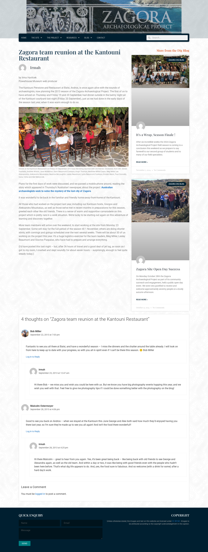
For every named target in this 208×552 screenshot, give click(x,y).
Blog (86, 37)
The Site (35, 37)
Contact (101, 37)
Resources (72, 37)
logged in (40, 493)
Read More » (142, 162)
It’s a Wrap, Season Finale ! (155, 134)
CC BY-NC (176, 521)
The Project (53, 37)
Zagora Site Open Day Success (158, 269)
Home (23, 37)
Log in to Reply (33, 357)
